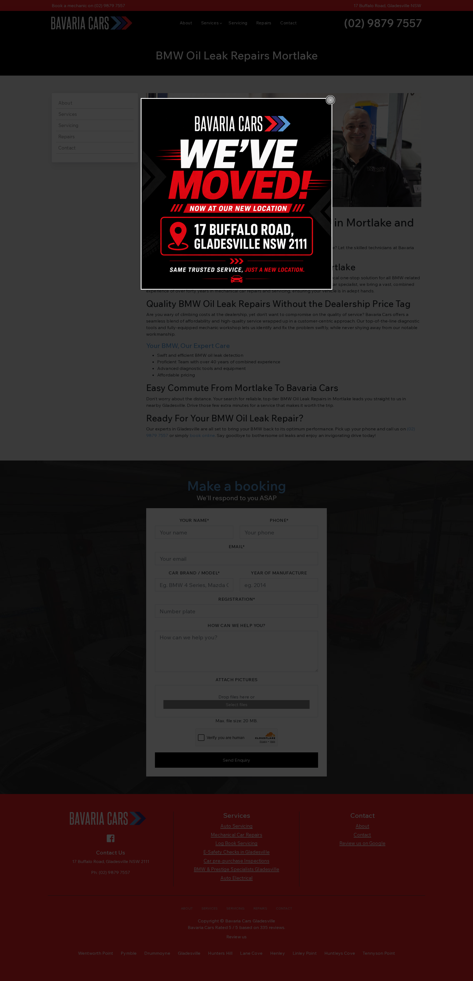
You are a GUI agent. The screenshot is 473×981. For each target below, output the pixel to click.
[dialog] (236, 194)
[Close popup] (330, 100)
